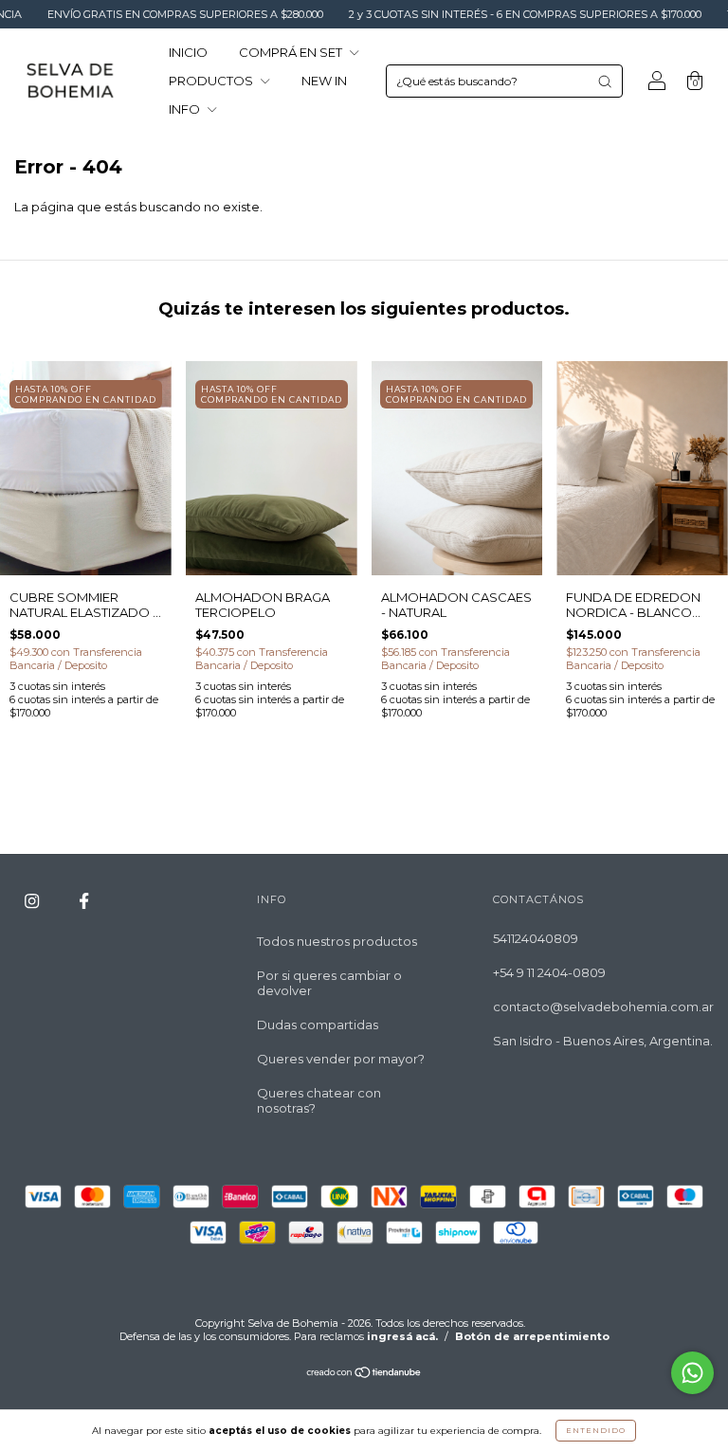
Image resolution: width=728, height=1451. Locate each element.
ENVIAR (364, 343)
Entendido (596, 1430)
